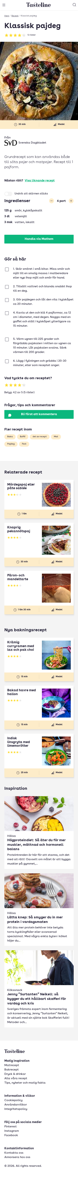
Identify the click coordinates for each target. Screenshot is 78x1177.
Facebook (11, 1135)
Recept (15, 16)
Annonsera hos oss (17, 1157)
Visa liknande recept (40, 180)
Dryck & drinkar (15, 1074)
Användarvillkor (15, 1104)
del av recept (40, 437)
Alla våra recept (15, 1078)
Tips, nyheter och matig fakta (25, 1082)
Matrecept (11, 1065)
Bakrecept (11, 1069)
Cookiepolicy (13, 1100)
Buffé (22, 437)
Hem (6, 16)
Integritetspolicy (15, 1109)
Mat (56, 437)
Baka (10, 437)
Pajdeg (11, 444)
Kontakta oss (13, 1152)
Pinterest (10, 1126)
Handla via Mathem (39, 239)
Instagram (11, 1131)
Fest (24, 444)
